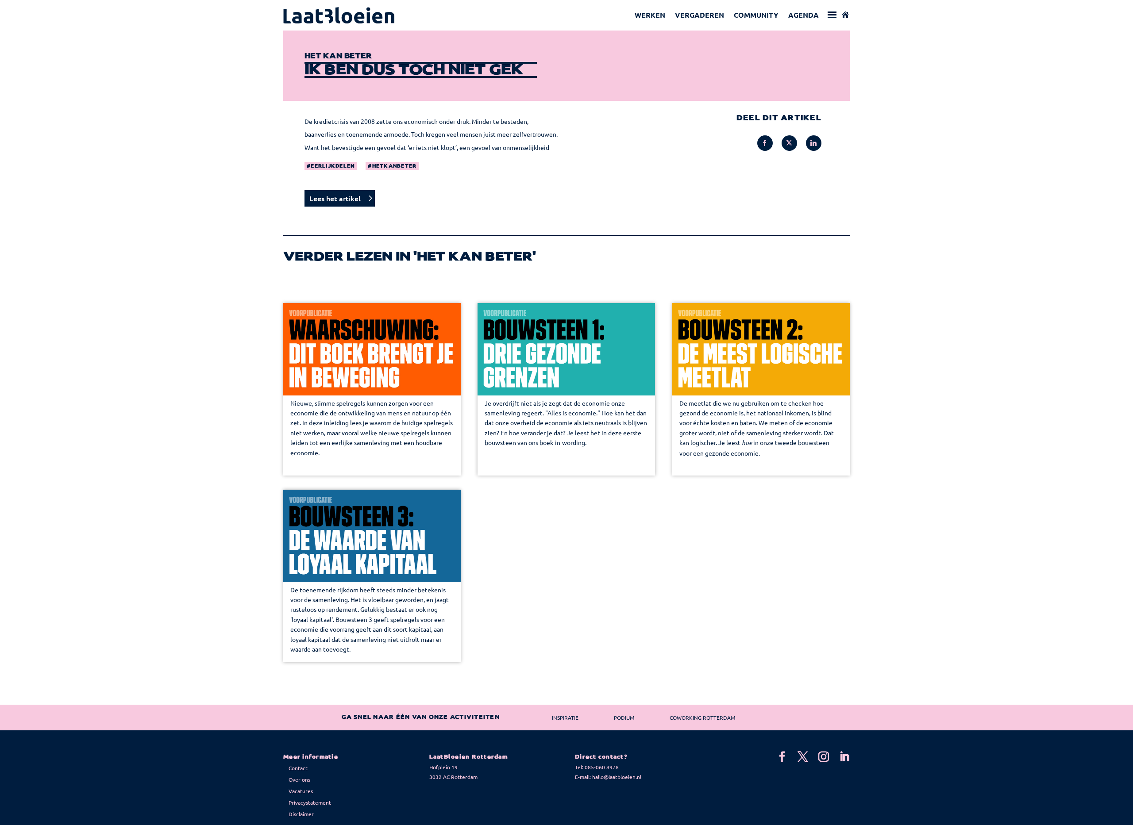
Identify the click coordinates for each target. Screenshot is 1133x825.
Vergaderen (699, 14)
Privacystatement (310, 802)
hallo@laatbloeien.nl (616, 776)
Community (756, 14)
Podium (624, 717)
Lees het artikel (335, 198)
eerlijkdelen (333, 166)
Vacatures (301, 790)
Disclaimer (301, 813)
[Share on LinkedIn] (813, 143)
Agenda (803, 14)
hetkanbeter (394, 166)
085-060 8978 (602, 767)
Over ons (299, 779)
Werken (650, 14)
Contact (298, 767)
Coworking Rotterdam (702, 717)
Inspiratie (565, 717)
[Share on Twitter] (789, 143)
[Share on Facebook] (765, 143)
